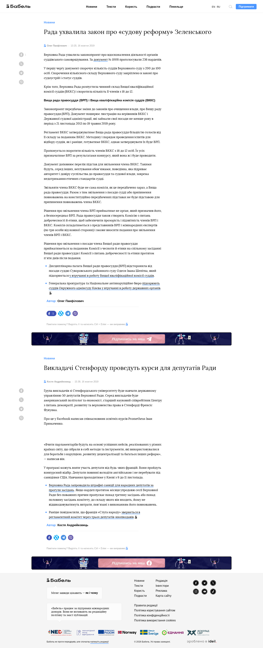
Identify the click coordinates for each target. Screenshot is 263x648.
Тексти (111, 6)
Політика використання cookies (155, 620)
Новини (91, 6)
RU (218, 7)
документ (101, 59)
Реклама (161, 590)
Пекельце (176, 6)
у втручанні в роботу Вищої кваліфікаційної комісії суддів (111, 275)
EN (213, 7)
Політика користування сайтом (154, 610)
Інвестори (162, 585)
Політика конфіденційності (152, 615)
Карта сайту (163, 595)
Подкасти (153, 6)
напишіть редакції (99, 641)
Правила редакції (145, 605)
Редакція (161, 580)
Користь (131, 6)
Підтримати (246, 6)
